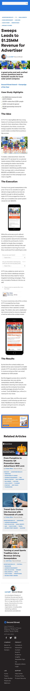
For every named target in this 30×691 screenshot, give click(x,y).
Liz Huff (11, 57)
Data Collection (9, 524)
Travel (20, 526)
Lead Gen (17, 20)
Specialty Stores (7, 25)
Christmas (8, 473)
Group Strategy (9, 479)
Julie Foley (9, 561)
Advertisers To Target (11, 475)
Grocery (18, 569)
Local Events (8, 483)
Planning (17, 483)
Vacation (22, 528)
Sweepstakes (15, 22)
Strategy (7, 485)
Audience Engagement (11, 477)
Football (19, 564)
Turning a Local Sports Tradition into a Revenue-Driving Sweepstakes (15, 554)
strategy (6, 471)
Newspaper (20, 520)
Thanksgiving (8, 487)
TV (16, 17)
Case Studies (6, 22)
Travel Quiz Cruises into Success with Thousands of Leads (13, 512)
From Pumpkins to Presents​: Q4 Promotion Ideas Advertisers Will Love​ (14, 462)
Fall (21, 477)
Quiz (6, 526)
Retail (16, 571)
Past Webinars (20, 479)
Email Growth (23, 17)
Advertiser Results (7, 17)
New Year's (15, 485)
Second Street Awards (11, 528)
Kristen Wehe (9, 468)
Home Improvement (7, 20)
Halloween (8, 481)
